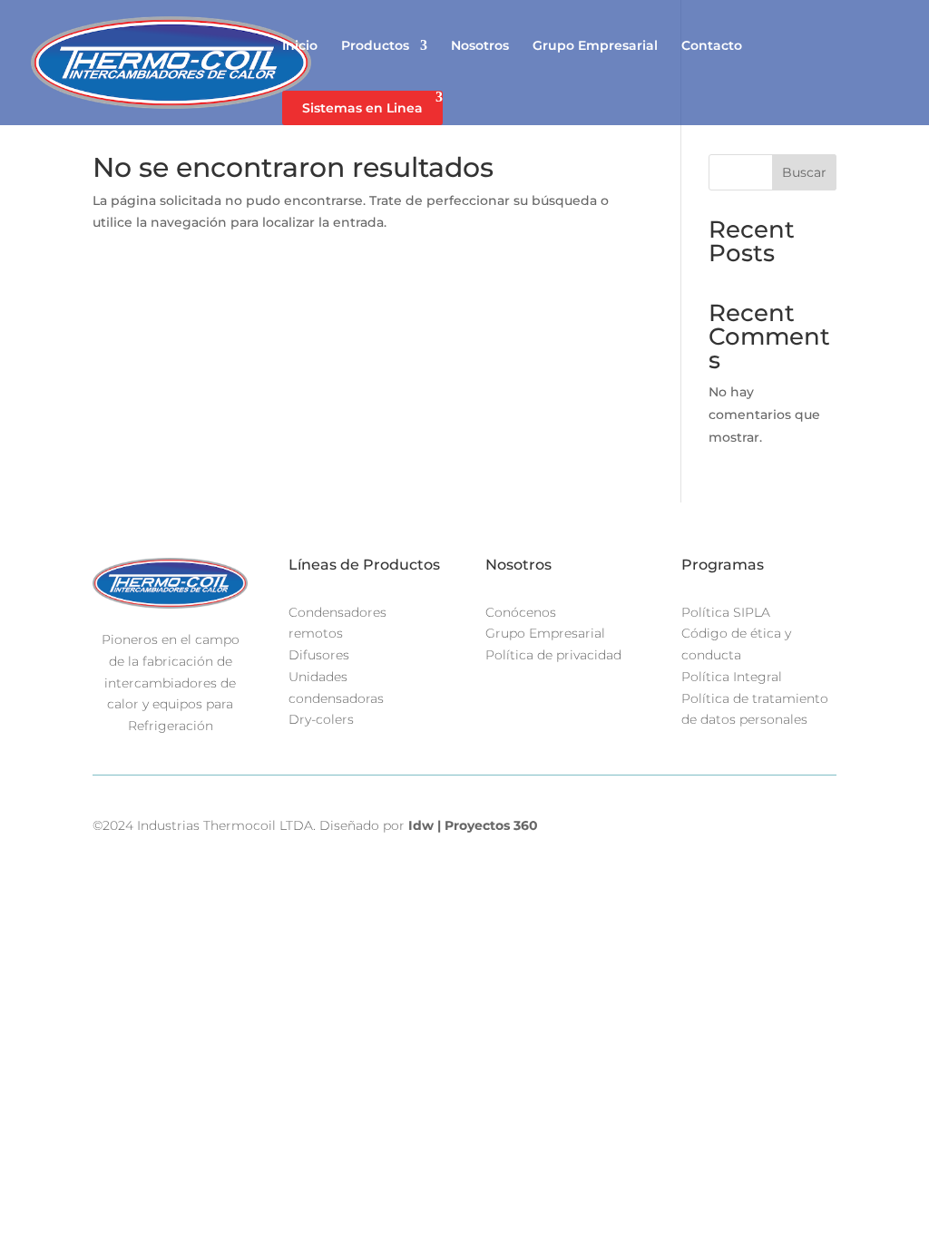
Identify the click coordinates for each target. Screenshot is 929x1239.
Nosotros (480, 46)
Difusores (318, 655)
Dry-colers (321, 719)
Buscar (804, 172)
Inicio (300, 46)
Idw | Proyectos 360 (473, 825)
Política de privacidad (553, 655)
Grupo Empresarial (595, 46)
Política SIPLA (725, 612)
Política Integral (731, 676)
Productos (375, 46)
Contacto (711, 46)
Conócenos (520, 612)
